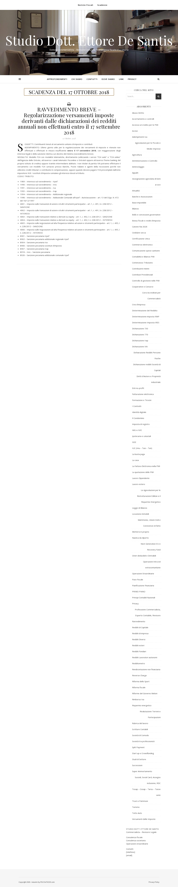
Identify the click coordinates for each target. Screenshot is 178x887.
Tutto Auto (137, 813)
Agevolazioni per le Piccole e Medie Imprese (148, 146)
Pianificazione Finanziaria (143, 585)
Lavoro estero (138, 484)
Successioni (137, 765)
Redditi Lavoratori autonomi (144, 657)
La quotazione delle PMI (143, 472)
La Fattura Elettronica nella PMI (146, 466)
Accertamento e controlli (143, 119)
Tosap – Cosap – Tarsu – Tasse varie (146, 792)
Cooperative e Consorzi (142, 286)
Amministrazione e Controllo (144, 160)
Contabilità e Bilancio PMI (143, 256)
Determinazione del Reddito (144, 310)
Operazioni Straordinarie (143, 573)
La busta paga (138, 454)
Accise (135, 131)
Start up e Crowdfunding (143, 753)
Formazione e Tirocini (141, 400)
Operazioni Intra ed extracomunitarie (152, 564)
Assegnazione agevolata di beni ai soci (146, 181)
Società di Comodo (140, 735)
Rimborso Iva (138, 699)
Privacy (132, 79)
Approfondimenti (57, 79)
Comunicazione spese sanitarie (146, 250)
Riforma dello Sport (140, 681)
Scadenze (102, 5)
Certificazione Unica (141, 238)
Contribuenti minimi (140, 268)
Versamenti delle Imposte (143, 819)
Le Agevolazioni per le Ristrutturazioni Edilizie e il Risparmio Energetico (149, 496)
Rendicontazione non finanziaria (146, 669)
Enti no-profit (138, 388)
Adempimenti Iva (139, 137)
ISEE (134, 442)
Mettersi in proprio (140, 531)
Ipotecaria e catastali (141, 436)
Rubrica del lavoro (140, 723)
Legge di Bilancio (139, 508)
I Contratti (136, 406)
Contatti (92, 79)
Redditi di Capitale (140, 627)
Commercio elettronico (142, 244)
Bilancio (135, 208)
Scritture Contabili (140, 729)
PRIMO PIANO (138, 591)
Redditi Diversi (138, 639)
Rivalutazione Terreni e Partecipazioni (150, 714)
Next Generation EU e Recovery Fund (151, 546)
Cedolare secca (139, 232)
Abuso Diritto (138, 113)
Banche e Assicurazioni (142, 196)
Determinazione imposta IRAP (145, 316)
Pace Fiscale (137, 579)
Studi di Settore (139, 759)
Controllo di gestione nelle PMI (146, 280)
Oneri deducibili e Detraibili (144, 555)
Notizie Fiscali (85, 5)
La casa (135, 460)
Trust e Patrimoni (140, 801)
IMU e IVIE (137, 430)
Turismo (136, 807)
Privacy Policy (154, 882)
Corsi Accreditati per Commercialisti (151, 295)
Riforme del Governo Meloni (144, 693)
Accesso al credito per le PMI (145, 125)
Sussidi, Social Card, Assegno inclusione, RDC (148, 780)
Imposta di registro (141, 424)
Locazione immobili (140, 514)
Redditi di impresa (140, 633)
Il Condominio (138, 418)
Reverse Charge (139, 675)
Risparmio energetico (141, 705)
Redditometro (138, 663)
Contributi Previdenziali (142, 274)
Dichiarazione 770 (140, 334)
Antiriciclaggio (138, 166)
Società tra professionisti (143, 741)
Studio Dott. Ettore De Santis (89, 40)
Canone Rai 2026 (139, 226)
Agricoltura (137, 154)
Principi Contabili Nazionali (143, 597)
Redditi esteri (138, 645)
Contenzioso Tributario (142, 262)
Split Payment (138, 747)
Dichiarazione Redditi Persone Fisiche (147, 355)
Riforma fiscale (138, 687)
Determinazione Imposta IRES (145, 322)
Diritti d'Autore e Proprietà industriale (149, 379)
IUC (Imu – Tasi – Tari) (142, 448)
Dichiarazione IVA (140, 346)
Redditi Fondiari (139, 651)
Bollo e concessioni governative (146, 214)
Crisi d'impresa (138, 304)
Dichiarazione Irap (140, 340)
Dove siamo (108, 79)
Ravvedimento (138, 621)
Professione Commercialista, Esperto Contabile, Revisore (148, 612)
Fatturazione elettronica (143, 394)
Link (121, 79)
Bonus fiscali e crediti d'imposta (146, 220)
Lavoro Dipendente (140, 478)
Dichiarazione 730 (140, 328)
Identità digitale (139, 412)
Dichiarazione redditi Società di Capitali (147, 367)
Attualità (136, 190)
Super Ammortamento (142, 771)
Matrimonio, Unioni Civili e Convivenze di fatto (149, 523)
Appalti (135, 172)
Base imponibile (139, 202)
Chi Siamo (76, 79)
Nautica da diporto (140, 537)
